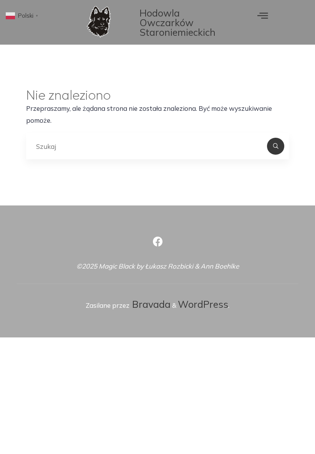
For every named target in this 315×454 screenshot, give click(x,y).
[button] (263, 15)
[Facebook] (157, 241)
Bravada (150, 304)
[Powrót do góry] (285, 424)
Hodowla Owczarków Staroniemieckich (177, 22)
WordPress (203, 304)
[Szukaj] (275, 146)
